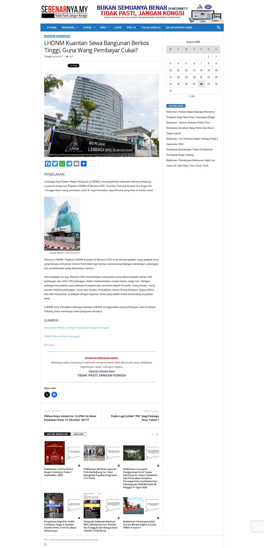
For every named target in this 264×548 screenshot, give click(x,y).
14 (201, 70)
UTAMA (51, 27)
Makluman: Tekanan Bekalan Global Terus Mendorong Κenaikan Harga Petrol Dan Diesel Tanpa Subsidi (190, 128)
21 (201, 77)
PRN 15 (131, 27)
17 (170, 77)
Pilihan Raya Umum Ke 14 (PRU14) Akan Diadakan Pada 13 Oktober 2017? (70, 418)
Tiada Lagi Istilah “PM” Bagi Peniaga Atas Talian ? (135, 418)
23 (216, 77)
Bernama (49, 344)
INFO (103, 27)
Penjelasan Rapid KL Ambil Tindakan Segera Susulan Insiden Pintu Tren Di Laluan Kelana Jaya (60, 526)
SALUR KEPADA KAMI (179, 27)
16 (216, 70)
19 (186, 77)
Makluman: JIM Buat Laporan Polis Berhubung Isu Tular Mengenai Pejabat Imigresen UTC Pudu (100, 473)
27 (194, 84)
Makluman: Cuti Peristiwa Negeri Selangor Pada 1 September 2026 (58, 472)
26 (186, 84)
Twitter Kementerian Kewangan (62, 336)
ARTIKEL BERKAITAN (57, 434)
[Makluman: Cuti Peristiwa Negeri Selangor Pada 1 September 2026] (62, 453)
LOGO (118, 27)
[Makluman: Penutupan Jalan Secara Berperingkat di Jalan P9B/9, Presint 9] (141, 505)
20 (194, 77)
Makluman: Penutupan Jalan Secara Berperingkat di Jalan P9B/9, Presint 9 (139, 524)
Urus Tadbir (63, 36)
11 (178, 70)
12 (186, 70)
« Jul (191, 96)
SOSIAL (87, 27)
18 (178, 77)
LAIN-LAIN (78, 434)
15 (208, 70)
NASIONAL (68, 27)
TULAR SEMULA (151, 27)
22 (208, 77)
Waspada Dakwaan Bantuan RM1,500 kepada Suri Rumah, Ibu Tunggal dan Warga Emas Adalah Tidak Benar (100, 526)
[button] (218, 27)
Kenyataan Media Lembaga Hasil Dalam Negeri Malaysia (76, 327)
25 (178, 84)
